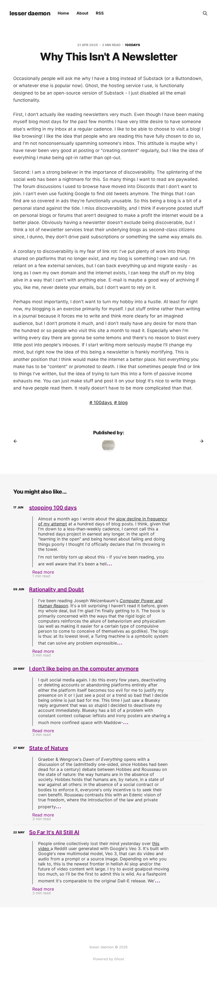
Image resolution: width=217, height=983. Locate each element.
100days (132, 45)
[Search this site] (205, 13)
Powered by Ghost (108, 959)
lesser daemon (30, 13)
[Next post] (200, 441)
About (82, 13)
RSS (100, 13)
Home (63, 13)
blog (122, 402)
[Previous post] (17, 441)
